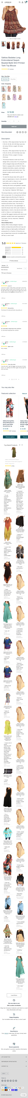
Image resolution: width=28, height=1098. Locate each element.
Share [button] (4, 298)
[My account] (22, 2)
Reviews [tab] (4, 265)
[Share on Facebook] (17, 132)
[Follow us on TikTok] (16, 1081)
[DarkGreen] (14, 89)
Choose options (10, 437)
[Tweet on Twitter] (23, 132)
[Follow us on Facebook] (2, 1081)
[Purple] (14, 97)
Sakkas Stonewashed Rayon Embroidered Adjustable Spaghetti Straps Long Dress (13, 461)
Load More (14, 995)
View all (24, 393)
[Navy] (9, 97)
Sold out (14, 126)
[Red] (19, 97)
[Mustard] (4, 97)
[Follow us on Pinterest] (11, 1081)
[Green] (19, 89)
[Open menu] (2, 2)
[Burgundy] (4, 89)
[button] (20, 445)
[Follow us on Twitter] (5, 1081)
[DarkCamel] (9, 89)
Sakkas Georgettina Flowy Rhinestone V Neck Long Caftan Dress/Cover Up (8, 423)
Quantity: (4, 121)
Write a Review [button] (14, 260)
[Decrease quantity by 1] (9, 121)
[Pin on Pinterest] (20, 132)
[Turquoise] (4, 105)
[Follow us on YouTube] (13, 1081)
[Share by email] (26, 132)
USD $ (3, 1073)
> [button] (18, 379)
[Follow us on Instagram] (8, 1081)
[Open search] (19, 2)
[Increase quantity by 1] (18, 121)
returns (6, 1033)
